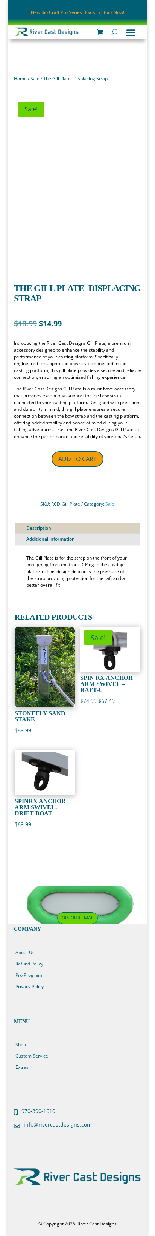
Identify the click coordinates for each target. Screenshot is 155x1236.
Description (38, 528)
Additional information (50, 539)
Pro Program (28, 975)
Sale (35, 78)
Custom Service (31, 1056)
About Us (25, 952)
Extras (22, 1067)
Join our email (77, 918)
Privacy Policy (29, 986)
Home (20, 78)
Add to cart (77, 459)
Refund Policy (29, 964)
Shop (20, 1044)
